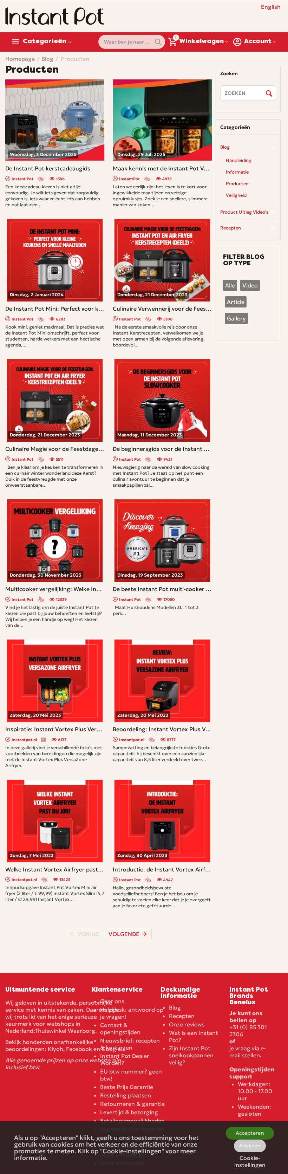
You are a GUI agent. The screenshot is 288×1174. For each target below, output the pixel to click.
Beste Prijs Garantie (126, 1086)
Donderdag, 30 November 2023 (45, 575)
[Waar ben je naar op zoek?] (158, 42)
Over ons (112, 1001)
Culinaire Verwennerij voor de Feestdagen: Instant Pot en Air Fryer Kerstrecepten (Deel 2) (162, 308)
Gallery (236, 318)
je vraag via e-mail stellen (247, 1052)
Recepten (230, 228)
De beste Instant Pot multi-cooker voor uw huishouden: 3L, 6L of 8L (162, 588)
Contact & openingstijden (120, 1028)
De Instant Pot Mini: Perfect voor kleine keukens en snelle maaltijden (54, 308)
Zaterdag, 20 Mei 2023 (35, 715)
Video (250, 285)
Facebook (79, 1048)
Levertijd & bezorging (129, 1112)
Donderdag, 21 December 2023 (152, 295)
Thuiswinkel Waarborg (65, 1030)
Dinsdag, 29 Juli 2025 (141, 154)
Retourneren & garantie (132, 1103)
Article (235, 301)
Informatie (237, 172)
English (271, 6)
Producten (237, 184)
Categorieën (44, 42)
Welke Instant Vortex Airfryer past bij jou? (54, 869)
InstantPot (129, 178)
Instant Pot (22, 178)
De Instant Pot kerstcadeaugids (47, 168)
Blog (225, 147)
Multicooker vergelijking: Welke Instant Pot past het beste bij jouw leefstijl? (54, 588)
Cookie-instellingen (250, 1160)
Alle (230, 285)
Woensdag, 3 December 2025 (43, 154)
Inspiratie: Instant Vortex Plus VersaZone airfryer (54, 729)
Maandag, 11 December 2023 (149, 435)
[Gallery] (44, 739)
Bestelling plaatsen (125, 1095)
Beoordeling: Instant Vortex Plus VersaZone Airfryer (162, 729)
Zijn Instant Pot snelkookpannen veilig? (191, 1055)
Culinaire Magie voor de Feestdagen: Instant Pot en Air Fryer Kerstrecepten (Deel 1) (54, 448)
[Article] (41, 178)
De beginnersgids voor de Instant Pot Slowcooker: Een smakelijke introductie (162, 448)
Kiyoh (55, 1048)
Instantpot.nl (24, 739)
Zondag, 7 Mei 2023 (32, 855)
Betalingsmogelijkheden (132, 1120)
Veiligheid (236, 195)
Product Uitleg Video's (244, 212)
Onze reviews (187, 1024)
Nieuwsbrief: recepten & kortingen (130, 1044)
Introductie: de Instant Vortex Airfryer (162, 869)
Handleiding (238, 160)
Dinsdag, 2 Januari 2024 (37, 295)
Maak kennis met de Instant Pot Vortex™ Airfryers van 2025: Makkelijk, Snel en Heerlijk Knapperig (162, 168)
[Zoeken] (269, 93)
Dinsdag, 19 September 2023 (150, 575)
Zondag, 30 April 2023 (142, 855)
